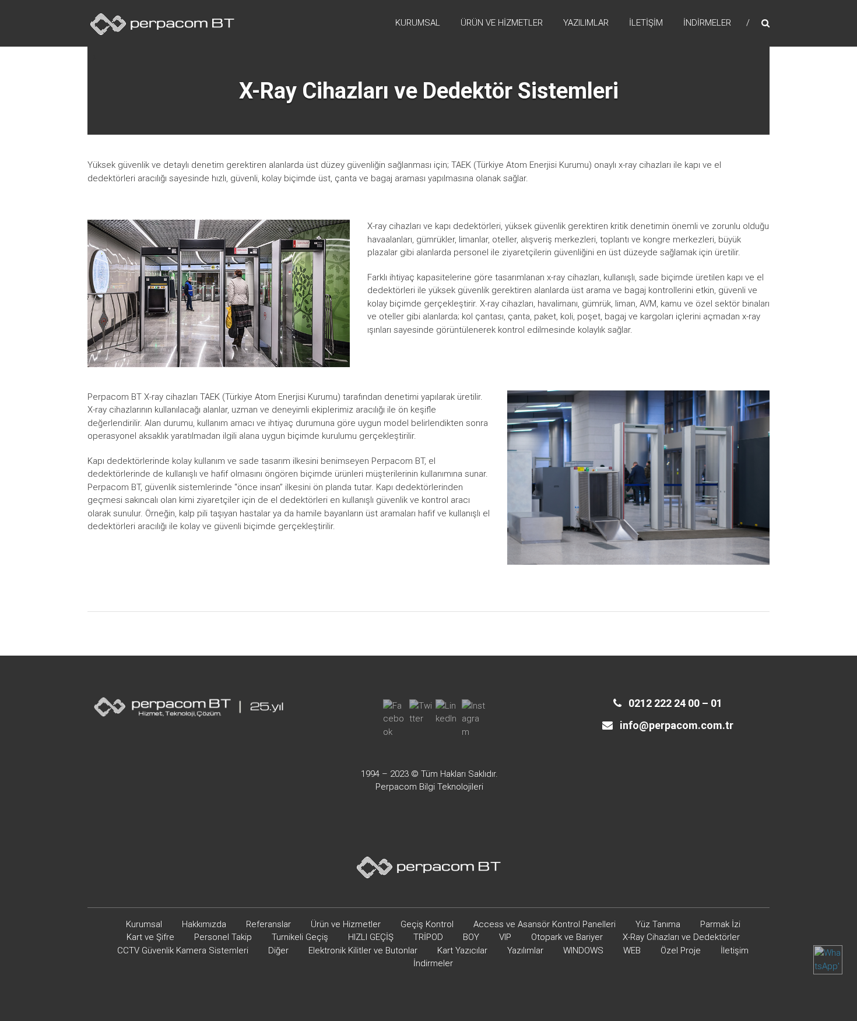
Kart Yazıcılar (462, 950)
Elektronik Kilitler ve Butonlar (362, 950)
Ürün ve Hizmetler (502, 22)
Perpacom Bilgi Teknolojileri (429, 786)
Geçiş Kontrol (427, 924)
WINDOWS (583, 950)
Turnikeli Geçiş (300, 937)
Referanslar (268, 924)
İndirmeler (707, 22)
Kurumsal (417, 22)
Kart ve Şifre (150, 937)
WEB (632, 950)
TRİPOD (428, 937)
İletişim (646, 22)
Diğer (278, 950)
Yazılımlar (586, 22)
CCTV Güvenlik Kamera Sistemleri (182, 950)
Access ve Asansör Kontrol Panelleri (544, 924)
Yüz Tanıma (657, 924)
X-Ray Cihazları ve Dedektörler (681, 937)
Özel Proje (681, 950)
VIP (505, 937)
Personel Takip (223, 937)
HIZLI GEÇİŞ (371, 937)
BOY (471, 937)
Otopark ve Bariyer (567, 937)
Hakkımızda (204, 924)
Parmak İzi (720, 924)
